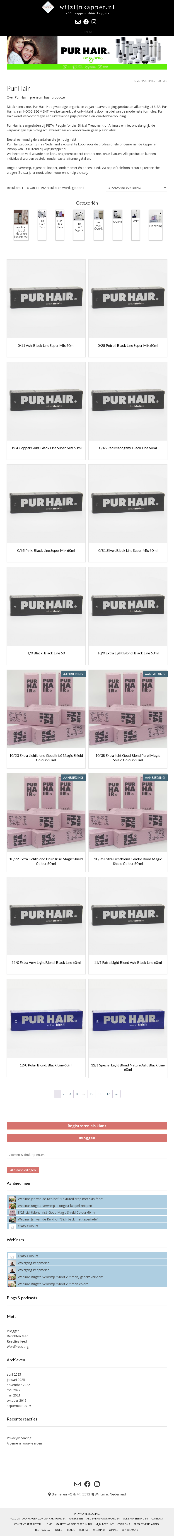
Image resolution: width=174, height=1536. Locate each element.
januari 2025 (16, 1379)
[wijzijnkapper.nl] (87, 8)
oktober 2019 (17, 1400)
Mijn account (105, 1524)
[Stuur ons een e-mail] (78, 21)
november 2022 (18, 1385)
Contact (157, 1518)
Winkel (113, 1529)
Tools (57, 1529)
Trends (70, 1529)
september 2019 (19, 1405)
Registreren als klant (87, 1125)
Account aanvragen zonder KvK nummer (37, 1518)
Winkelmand (130, 1529)
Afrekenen (76, 1518)
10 (91, 1094)
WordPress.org (18, 1346)
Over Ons (123, 1524)
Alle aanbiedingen (23, 1170)
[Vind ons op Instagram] (94, 21)
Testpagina (42, 1529)
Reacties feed (17, 1341)
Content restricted (27, 1524)
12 (108, 1094)
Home (136, 80)
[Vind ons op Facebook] (86, 21)
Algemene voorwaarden (24, 1443)
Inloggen (87, 1138)
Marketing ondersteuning (74, 1524)
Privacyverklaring (19, 1438)
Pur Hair (148, 80)
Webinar (84, 1529)
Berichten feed (17, 1336)
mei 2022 (13, 1390)
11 (100, 1094)
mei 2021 (13, 1395)
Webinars (99, 1529)
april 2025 (14, 1374)
